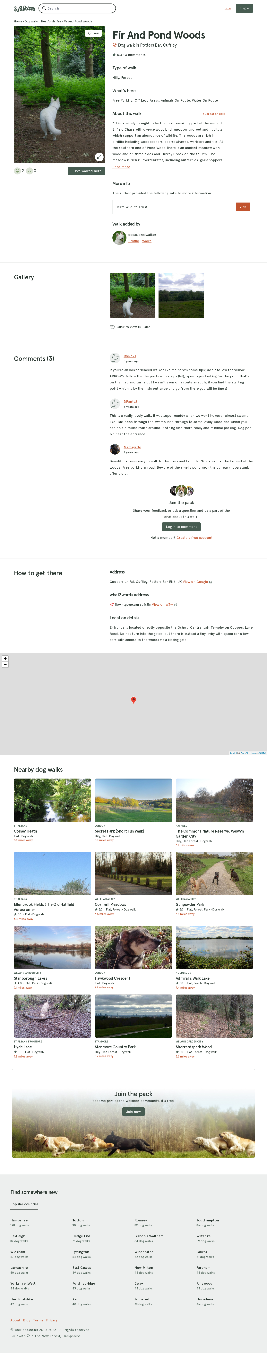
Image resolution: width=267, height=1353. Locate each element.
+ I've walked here (86, 171)
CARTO (262, 753)
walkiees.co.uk (26, 1330)
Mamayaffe (132, 447)
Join (228, 8)
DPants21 (131, 401)
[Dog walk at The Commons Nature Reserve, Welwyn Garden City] (214, 800)
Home (18, 21)
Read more (121, 167)
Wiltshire (203, 1236)
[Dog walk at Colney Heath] (52, 800)
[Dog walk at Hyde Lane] (52, 1016)
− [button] (5, 664)
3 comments (135, 55)
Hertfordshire (51, 21)
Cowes (201, 1252)
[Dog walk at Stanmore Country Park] (133, 1016)
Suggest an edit (214, 114)
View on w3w (163, 604)
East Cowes (81, 1267)
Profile (133, 241)
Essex (138, 1283)
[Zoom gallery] (132, 296)
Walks (146, 241)
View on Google (196, 582)
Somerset (142, 1299)
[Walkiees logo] (24, 8)
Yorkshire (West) (23, 1283)
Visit (243, 207)
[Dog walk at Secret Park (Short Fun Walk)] (133, 800)
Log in (244, 8)
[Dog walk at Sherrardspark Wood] (214, 1016)
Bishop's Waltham (148, 1236)
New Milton (143, 1267)
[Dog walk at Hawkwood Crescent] (133, 947)
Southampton (207, 1220)
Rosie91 (130, 356)
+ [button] (5, 658)
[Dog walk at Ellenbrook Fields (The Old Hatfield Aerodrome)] (52, 873)
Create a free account (194, 537)
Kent (76, 1299)
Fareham (203, 1267)
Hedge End (81, 1236)
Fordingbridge (83, 1283)
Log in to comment (181, 527)
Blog (26, 1320)
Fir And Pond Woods (78, 21)
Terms (38, 1320)
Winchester (143, 1252)
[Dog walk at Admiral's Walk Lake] (214, 947)
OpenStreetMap (248, 753)
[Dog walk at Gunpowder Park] (214, 873)
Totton (78, 1220)
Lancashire (19, 1267)
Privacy (51, 1320)
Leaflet (233, 753)
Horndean (204, 1299)
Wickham (17, 1252)
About (15, 1320)
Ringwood (204, 1283)
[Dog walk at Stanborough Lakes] (52, 947)
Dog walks (32, 21)
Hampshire (19, 1220)
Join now (133, 1112)
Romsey (140, 1220)
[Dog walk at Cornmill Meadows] (133, 873)
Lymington (80, 1252)
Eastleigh (17, 1236)
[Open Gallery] (99, 157)
